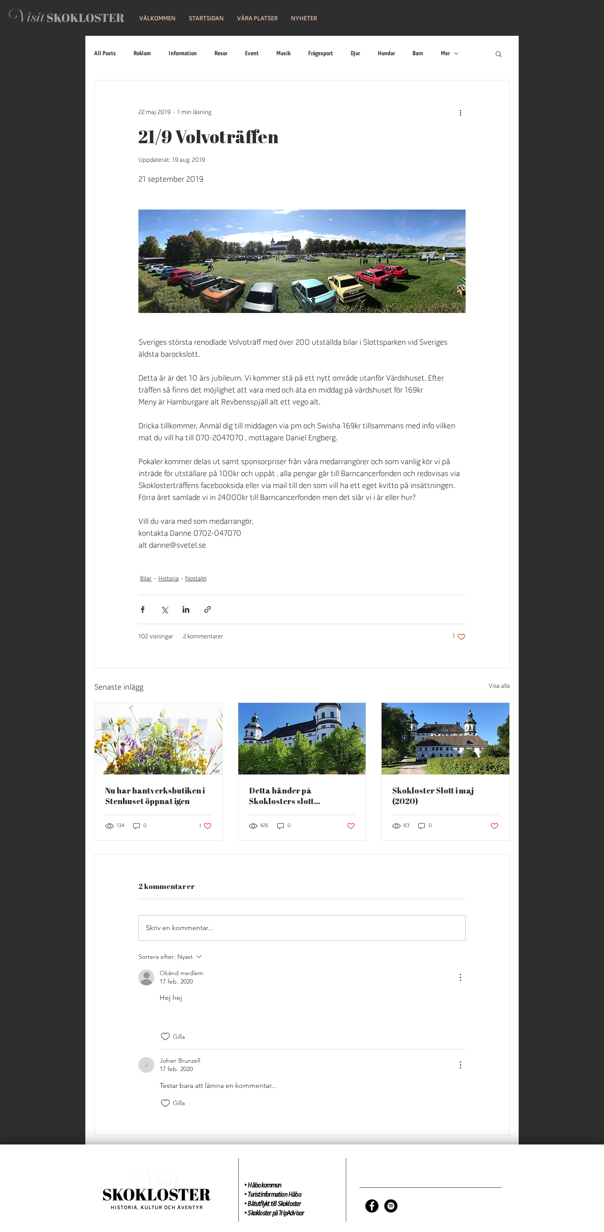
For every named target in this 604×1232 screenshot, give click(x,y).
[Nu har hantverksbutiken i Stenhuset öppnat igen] (158, 738)
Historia (168, 579)
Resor (220, 54)
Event (252, 54)
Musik (283, 54)
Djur (355, 54)
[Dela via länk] (207, 609)
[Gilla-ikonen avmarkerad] (165, 1036)
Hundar (386, 54)
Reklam (142, 54)
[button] (206, 19)
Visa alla (499, 686)
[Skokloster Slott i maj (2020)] (445, 738)
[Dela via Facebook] (142, 609)
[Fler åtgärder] (460, 112)
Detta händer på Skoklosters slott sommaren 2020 (281, 795)
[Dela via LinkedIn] (186, 609)
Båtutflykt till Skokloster (274, 1204)
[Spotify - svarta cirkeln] (391, 1206)
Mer (445, 54)
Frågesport (320, 54)
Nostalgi (195, 579)
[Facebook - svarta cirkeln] (371, 1206)
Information (182, 54)
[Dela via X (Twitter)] (164, 609)
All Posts (105, 54)
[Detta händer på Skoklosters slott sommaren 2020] (302, 738)
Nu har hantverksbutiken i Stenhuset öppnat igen (155, 795)
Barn (418, 54)
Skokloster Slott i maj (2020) (433, 795)
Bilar (146, 579)
